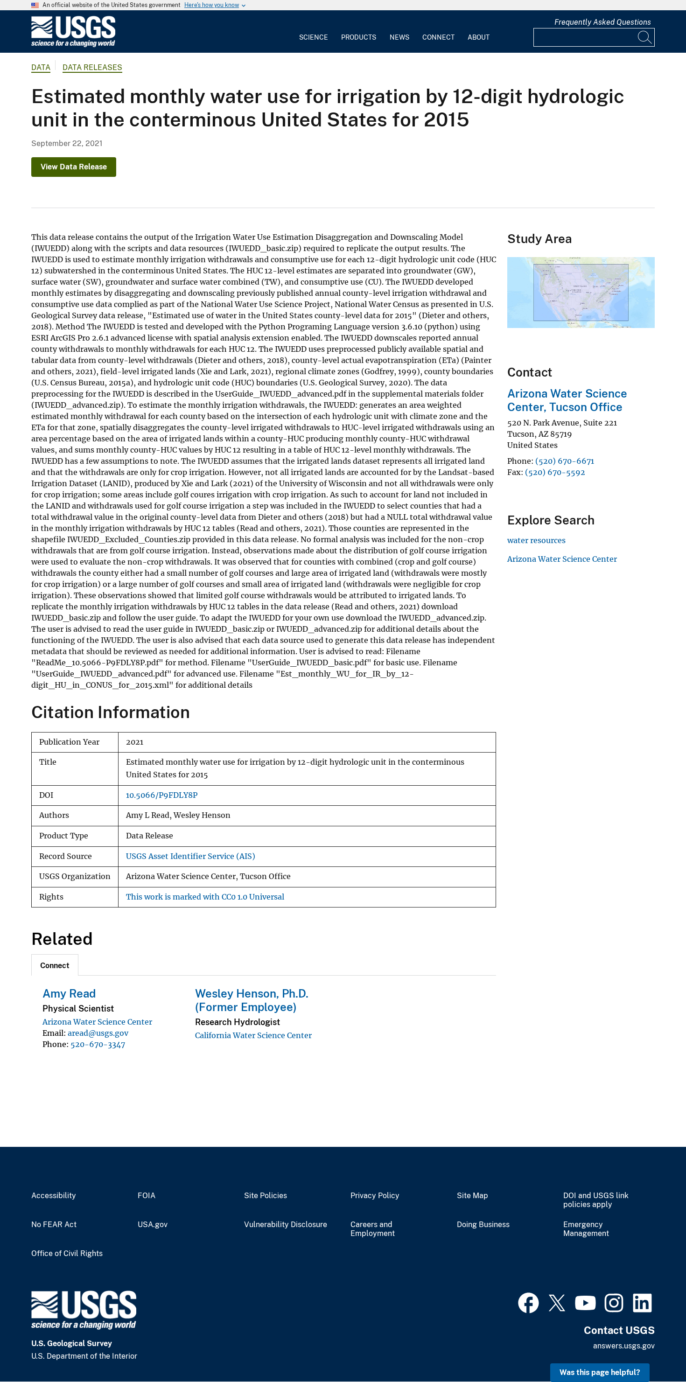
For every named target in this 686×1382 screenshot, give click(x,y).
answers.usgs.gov (624, 1345)
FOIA (146, 1196)
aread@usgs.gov (98, 1033)
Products (358, 37)
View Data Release (74, 166)
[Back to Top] (652, 1348)
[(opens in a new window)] (528, 1302)
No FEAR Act (54, 1225)
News (399, 37)
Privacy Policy (374, 1196)
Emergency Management (586, 1229)
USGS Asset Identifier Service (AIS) (190, 856)
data (40, 67)
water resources (536, 540)
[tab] (54, 965)
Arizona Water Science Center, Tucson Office (567, 400)
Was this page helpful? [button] (600, 1372)
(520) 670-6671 (564, 461)
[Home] (73, 45)
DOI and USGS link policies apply (596, 1200)
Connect (438, 37)
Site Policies (265, 1196)
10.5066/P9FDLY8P (161, 795)
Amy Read (69, 993)
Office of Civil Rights (67, 1253)
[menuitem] (314, 32)
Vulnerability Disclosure (285, 1225)
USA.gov (153, 1225)
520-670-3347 (97, 1044)
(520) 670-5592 (556, 472)
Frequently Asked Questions (602, 22)
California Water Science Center (253, 1035)
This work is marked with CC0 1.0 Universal (205, 897)
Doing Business (483, 1225)
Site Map (472, 1196)
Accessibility (53, 1196)
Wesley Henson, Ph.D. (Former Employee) (251, 1000)
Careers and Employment (372, 1229)
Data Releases (92, 67)
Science (313, 37)
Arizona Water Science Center (97, 1021)
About (479, 37)
